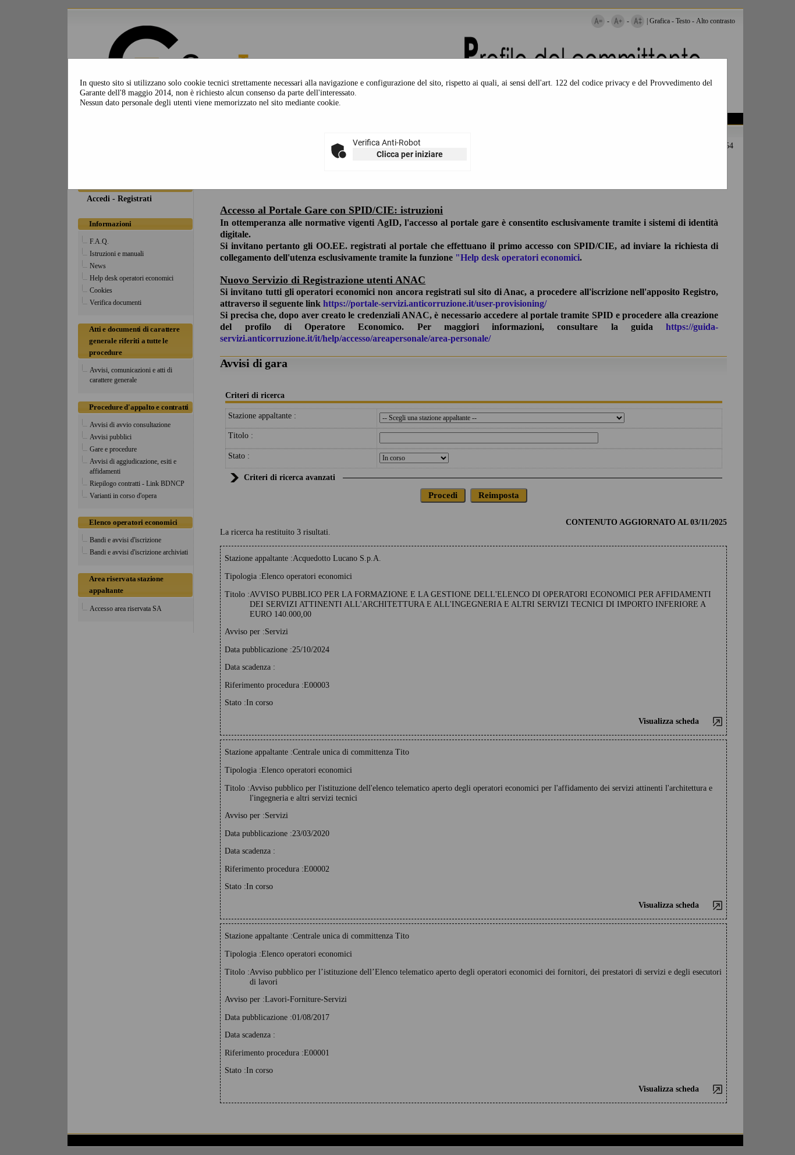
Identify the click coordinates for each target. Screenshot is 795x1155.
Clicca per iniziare (410, 154)
